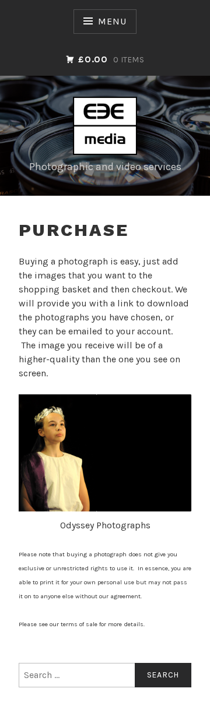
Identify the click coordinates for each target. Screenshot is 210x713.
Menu (112, 21)
